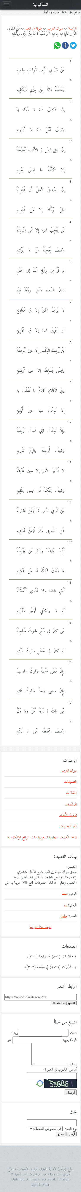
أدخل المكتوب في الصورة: (60, 1069)
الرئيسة (72, 28)
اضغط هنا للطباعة (40, 927)
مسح (61, 1134)
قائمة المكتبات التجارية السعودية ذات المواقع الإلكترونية (42, 837)
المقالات (71, 793)
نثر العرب (71, 804)
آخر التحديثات (68, 826)
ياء (65, 905)
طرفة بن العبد (33, 28)
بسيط (65, 894)
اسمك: (73, 1033)
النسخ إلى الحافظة (64, 1003)
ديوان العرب (55, 28)
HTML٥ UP (41, 1185)
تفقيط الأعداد (68, 815)
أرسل (71, 1134)
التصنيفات (70, 782)
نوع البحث (70, 1129)
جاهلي (63, 916)
